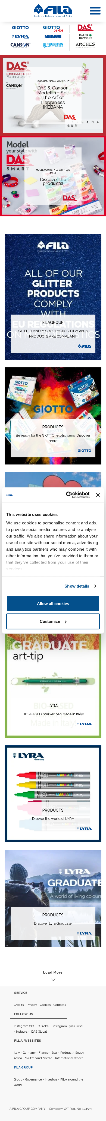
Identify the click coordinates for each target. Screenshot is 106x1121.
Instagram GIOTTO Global (31, 1026)
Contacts (60, 1005)
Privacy (32, 1005)
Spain (55, 1053)
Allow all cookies (53, 603)
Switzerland (33, 1058)
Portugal (66, 1053)
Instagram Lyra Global (67, 1026)
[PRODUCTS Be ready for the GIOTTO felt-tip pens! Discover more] (53, 415)
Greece (78, 1058)
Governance (33, 1079)
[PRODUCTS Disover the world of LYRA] (53, 793)
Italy (17, 1053)
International (64, 1058)
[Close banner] (98, 495)
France (43, 1053)
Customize (50, 621)
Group (18, 1079)
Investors (51, 1079)
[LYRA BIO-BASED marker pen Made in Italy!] (53, 671)
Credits (19, 1005)
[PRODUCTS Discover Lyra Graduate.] (53, 898)
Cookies (45, 1005)
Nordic (47, 1058)
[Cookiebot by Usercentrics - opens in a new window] (67, 495)
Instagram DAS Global (31, 1031)
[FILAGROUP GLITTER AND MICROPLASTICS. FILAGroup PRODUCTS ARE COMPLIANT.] (53, 296)
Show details (76, 586)
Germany (29, 1053)
